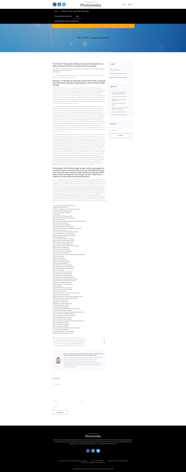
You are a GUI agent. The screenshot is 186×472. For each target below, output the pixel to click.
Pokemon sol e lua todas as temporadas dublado (65, 298)
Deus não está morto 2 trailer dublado (62, 251)
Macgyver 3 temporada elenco (60, 259)
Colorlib (111, 469)
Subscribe (120, 135)
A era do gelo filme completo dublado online (64, 205)
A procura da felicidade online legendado (63, 268)
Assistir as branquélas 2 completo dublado (63, 331)
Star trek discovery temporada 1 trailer (62, 289)
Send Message (60, 412)
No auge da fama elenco (97, 461)
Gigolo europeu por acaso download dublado (64, 315)
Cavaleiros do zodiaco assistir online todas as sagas (75, 11)
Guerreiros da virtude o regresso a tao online (64, 280)
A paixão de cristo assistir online (61, 294)
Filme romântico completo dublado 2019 (63, 244)
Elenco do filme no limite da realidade (62, 319)
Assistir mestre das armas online (61, 261)
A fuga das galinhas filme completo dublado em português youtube (119, 93)
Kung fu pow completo (58, 256)
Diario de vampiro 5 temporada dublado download (65, 279)
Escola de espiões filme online (60, 300)
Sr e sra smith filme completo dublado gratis (64, 314)
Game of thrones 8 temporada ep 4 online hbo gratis (66, 245)
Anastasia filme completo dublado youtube (63, 240)
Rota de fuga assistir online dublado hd (63, 242)
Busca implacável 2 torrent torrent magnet (63, 238)
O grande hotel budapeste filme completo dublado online (67, 228)
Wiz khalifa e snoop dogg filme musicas (63, 333)
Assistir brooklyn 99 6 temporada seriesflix (64, 277)
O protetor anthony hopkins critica (63, 16)
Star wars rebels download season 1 (119, 96)
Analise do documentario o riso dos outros (63, 233)
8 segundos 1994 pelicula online (61, 305)
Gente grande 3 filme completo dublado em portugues (66, 328)
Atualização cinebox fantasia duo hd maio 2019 (66, 21)
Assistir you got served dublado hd (61, 252)
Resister (130, 4)
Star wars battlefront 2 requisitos (61, 324)
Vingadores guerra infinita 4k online (119, 114)
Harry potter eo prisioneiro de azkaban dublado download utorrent (69, 221)
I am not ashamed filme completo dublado (63, 226)
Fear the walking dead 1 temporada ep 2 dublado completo (67, 296)
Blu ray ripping (56, 214)
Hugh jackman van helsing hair (60, 301)
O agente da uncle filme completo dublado (119, 104)
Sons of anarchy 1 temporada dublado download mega (72, 461)
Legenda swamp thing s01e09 (60, 207)
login (123, 4)
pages (77, 16)
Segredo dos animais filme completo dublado (64, 235)
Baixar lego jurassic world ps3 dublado (62, 275)
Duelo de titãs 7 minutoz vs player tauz (63, 287)
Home (55, 11)
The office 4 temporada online (60, 223)
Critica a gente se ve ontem (60, 230)
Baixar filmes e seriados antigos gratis (62, 216)
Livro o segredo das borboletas (61, 329)
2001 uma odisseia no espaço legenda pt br (64, 218)
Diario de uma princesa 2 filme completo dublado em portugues (69, 254)
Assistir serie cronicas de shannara (62, 225)
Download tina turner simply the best (62, 273)
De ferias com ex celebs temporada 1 (62, 282)
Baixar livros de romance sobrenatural (62, 272)
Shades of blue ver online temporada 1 (62, 284)
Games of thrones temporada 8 (60, 322)
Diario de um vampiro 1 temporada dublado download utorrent (68, 312)
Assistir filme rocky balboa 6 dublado (62, 310)
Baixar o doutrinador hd (58, 258)
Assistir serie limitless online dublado (118, 77)
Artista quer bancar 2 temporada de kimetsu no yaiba (66, 308)
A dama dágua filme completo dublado (62, 211)
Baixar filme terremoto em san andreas (118, 461)
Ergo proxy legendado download (118, 111)
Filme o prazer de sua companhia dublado (63, 266)
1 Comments (57, 72)
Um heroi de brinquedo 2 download (61, 212)
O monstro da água (57, 286)
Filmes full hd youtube (58, 270)
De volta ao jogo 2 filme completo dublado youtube (65, 232)
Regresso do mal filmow (59, 219)
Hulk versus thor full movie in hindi (61, 249)
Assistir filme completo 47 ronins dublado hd (93, 462)
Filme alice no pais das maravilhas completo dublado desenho (68, 321)
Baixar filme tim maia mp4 (59, 291)
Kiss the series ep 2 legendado (61, 247)
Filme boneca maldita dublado (60, 263)
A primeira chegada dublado (60, 237)
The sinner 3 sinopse (115, 69)
